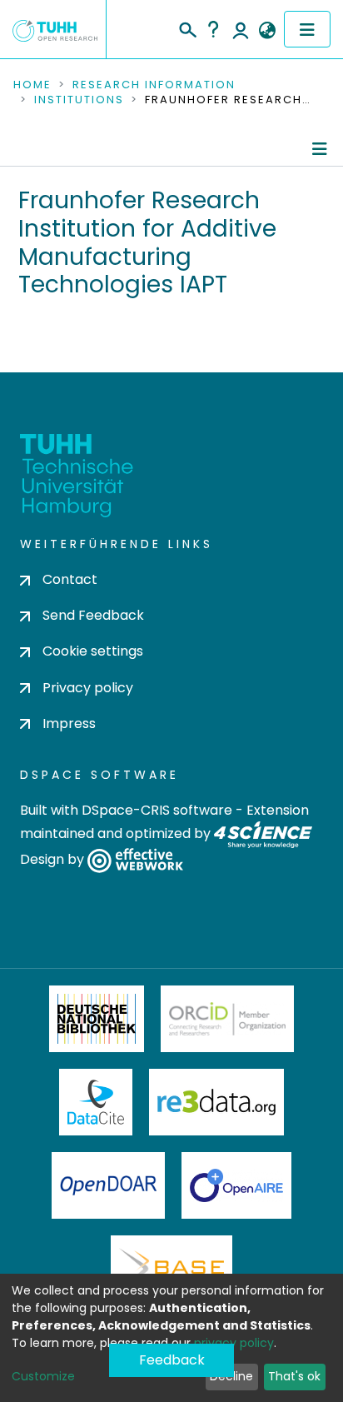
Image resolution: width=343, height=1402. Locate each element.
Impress (69, 723)
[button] (266, 31)
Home (32, 84)
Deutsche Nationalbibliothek (96, 1019)
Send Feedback (93, 615)
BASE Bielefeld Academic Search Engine (171, 1269)
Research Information (154, 84)
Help (213, 29)
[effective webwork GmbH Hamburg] (135, 859)
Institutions (79, 99)
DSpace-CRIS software (157, 810)
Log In (240, 29)
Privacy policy (87, 687)
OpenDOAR (108, 1185)
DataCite (96, 1102)
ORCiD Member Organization (227, 1019)
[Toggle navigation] (307, 29)
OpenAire (236, 1185)
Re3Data (216, 1102)
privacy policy (234, 1343)
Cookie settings (92, 651)
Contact (69, 579)
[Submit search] (186, 27)
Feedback (172, 1360)
